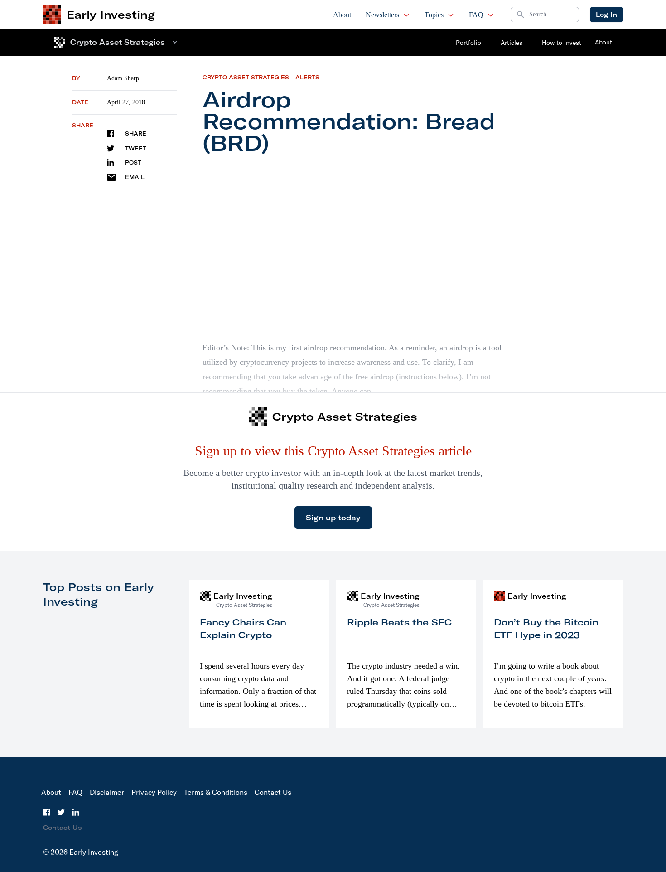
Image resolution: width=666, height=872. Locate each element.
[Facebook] (46, 812)
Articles (511, 43)
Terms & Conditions (215, 792)
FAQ (476, 15)
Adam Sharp (123, 78)
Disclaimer (107, 792)
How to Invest (561, 43)
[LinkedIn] (75, 812)
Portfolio (468, 43)
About (342, 15)
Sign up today (333, 517)
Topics (434, 15)
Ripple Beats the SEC (399, 622)
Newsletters (382, 15)
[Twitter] (61, 812)
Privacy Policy (154, 792)
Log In (606, 14)
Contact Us (273, 792)
